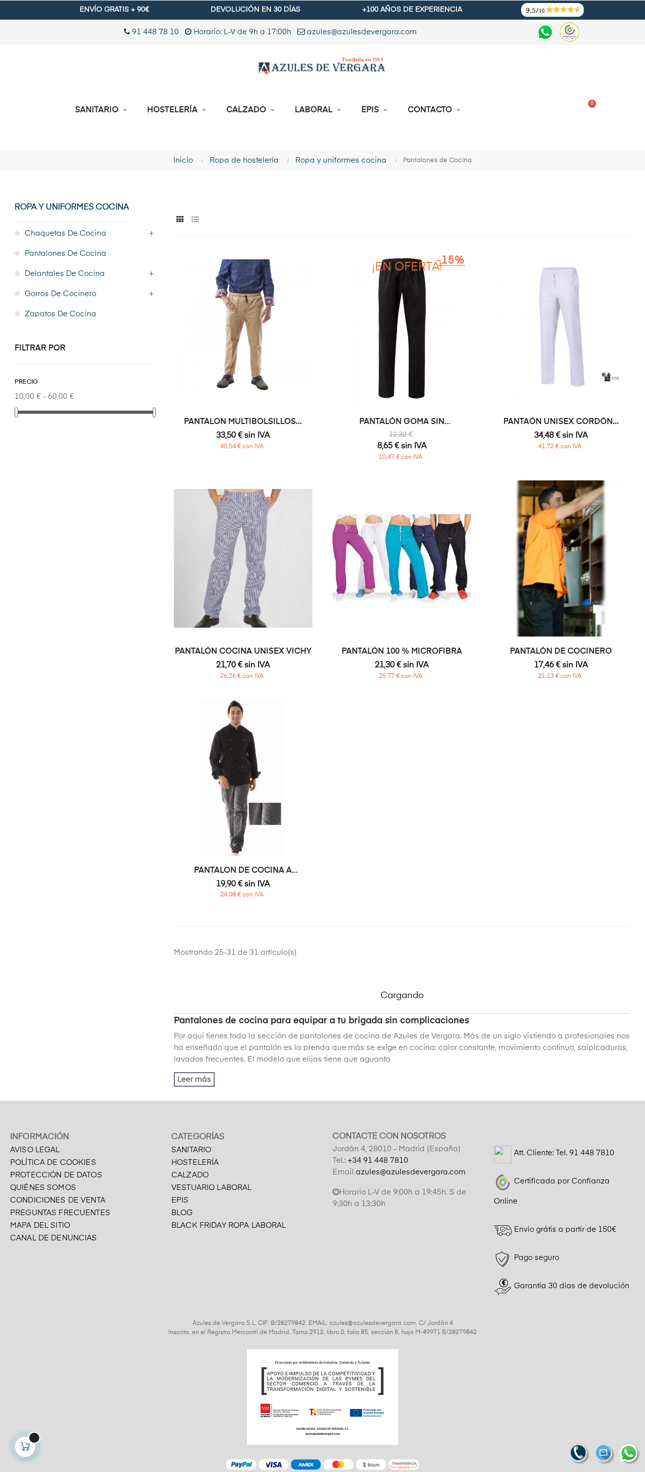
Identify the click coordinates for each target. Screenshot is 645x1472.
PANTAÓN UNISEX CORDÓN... (561, 422)
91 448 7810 (591, 1153)
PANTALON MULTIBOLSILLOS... (243, 422)
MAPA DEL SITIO (40, 1225)
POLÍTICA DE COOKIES (53, 1162)
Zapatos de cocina (60, 314)
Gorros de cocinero (60, 294)
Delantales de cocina (65, 273)
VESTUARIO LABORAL (211, 1187)
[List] (195, 220)
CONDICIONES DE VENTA (57, 1200)
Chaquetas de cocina (65, 233)
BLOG (182, 1213)
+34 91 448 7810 (378, 1160)
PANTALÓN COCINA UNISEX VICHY (243, 652)
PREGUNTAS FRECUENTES (60, 1213)
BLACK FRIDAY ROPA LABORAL (228, 1225)
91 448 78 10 (154, 32)
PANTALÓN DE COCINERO (561, 652)
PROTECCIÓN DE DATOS (56, 1175)
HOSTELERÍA (195, 1162)
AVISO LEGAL (35, 1150)
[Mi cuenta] (549, 110)
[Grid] (180, 220)
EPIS (180, 1200)
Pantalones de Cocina (65, 253)
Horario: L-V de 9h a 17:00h (242, 32)
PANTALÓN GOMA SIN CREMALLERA (401, 422)
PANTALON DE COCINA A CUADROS (243, 871)
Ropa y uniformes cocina (72, 207)
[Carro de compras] (588, 110)
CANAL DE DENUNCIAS (53, 1238)
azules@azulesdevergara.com (361, 32)
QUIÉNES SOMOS (43, 1187)
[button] (506, 110)
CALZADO (190, 1175)
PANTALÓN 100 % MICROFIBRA (402, 652)
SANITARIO (191, 1150)
